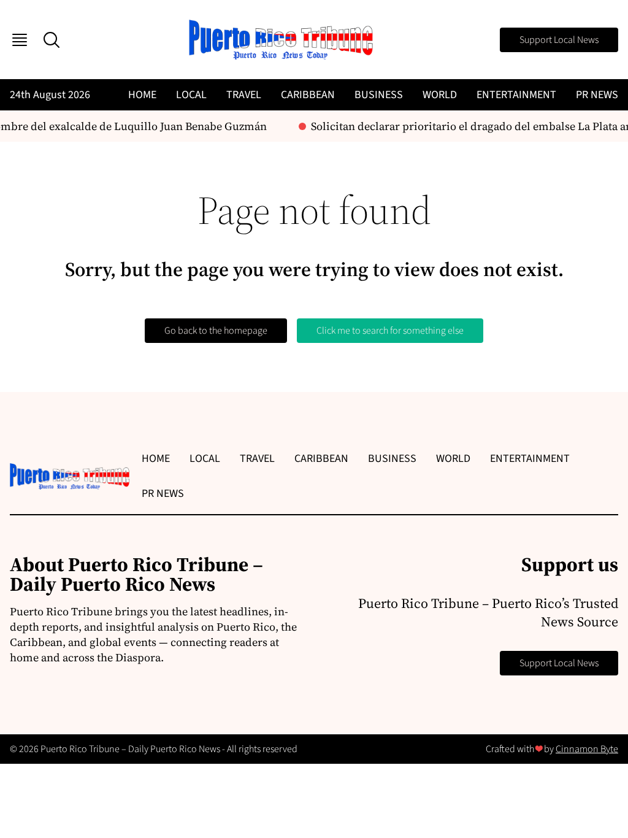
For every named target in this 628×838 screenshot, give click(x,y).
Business (378, 94)
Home (142, 94)
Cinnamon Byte (587, 749)
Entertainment (516, 94)
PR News (597, 94)
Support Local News (559, 40)
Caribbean (308, 94)
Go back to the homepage (215, 330)
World (440, 94)
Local (191, 94)
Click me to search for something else (390, 330)
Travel (243, 94)
